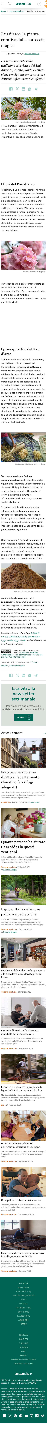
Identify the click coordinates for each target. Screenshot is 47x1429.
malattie (4, 665)
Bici (2, 1105)
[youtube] (26, 1415)
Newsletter (23, 1287)
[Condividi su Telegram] (36, 89)
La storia (23, 1347)
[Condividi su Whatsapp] (29, 89)
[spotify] (20, 1415)
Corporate (23, 1312)
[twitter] (10, 1415)
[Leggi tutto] (44, 732)
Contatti (23, 1339)
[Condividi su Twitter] (17, 89)
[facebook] (4, 1415)
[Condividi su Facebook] (11, 89)
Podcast (23, 1304)
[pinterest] (15, 1415)
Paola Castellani (32, 53)
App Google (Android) (23, 1295)
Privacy (23, 1355)
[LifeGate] (23, 3)
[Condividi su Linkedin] (23, 89)
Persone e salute (8, 867)
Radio (24, 1299)
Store (13, 4)
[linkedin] (37, 1415)
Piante (34, 662)
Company (23, 1335)
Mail (23, 1351)
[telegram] (42, 1415)
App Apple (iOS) (23, 1291)
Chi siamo (23, 1343)
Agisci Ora (23, 1320)
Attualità (23, 1283)
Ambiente (5, 802)
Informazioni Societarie (23, 1359)
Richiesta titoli (23, 1308)
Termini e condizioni (24, 1363)
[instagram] (31, 1415)
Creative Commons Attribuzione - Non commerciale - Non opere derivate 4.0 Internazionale (21, 654)
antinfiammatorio (17, 665)
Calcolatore (23, 1316)
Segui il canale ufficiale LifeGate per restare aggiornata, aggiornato (20, 636)
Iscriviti (21, 717)
